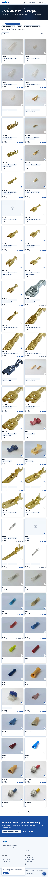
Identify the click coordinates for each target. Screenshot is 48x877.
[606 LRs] (35, 345)
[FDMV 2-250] (12, 796)
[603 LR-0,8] (35, 266)
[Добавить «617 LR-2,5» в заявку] (22, 428)
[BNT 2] (12, 604)
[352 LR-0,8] (12, 131)
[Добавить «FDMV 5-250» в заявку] (45, 799)
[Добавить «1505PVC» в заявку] (22, 79)
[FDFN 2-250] (12, 725)
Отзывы (27, 850)
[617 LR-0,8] (12, 400)
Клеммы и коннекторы (12, 23)
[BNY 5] (12, 652)
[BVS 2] (12, 676)
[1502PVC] (35, 51)
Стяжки (19, 26)
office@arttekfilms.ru (29, 859)
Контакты (27, 848)
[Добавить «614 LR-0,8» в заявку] (45, 374)
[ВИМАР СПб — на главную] (5, 2)
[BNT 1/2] (35, 581)
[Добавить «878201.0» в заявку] (45, 456)
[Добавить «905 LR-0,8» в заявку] (45, 482)
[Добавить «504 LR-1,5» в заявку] (45, 187)
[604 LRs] (35, 293)
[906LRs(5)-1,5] (35, 556)
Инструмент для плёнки (7, 861)
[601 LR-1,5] (12, 238)
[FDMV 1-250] (35, 772)
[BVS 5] (35, 676)
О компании (27, 845)
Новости (27, 846)
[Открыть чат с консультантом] (44, 874)
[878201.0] (35, 453)
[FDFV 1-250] (12, 749)
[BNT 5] (35, 604)
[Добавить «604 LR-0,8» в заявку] (22, 295)
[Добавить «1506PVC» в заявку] (45, 79)
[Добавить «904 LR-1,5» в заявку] (22, 482)
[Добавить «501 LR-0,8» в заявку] (45, 159)
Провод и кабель (25, 23)
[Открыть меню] (45, 2)
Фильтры (6, 33)
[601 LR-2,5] (35, 238)
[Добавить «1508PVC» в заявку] (22, 105)
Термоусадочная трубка (8, 26)
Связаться (4, 851)
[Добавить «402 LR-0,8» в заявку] (22, 159)
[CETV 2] (12, 700)
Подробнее (11, 870)
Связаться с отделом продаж (10, 831)
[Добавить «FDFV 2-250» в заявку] (45, 752)
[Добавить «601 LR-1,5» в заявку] (22, 240)
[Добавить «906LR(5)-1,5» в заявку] (22, 559)
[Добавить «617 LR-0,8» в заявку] (22, 401)
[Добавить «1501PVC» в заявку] (22, 53)
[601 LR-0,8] (35, 212)
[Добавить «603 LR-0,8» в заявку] (45, 267)
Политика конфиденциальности (26, 873)
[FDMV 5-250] (35, 796)
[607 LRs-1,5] (12, 372)
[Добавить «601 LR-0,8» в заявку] (45, 214)
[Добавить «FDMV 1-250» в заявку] (45, 776)
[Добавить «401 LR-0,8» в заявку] (45, 132)
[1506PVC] (35, 76)
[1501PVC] (12, 51)
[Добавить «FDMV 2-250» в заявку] (22, 799)
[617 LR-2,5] (12, 427)
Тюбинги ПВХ (36, 23)
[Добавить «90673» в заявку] (45, 533)
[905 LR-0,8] (35, 479)
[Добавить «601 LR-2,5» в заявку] (45, 240)
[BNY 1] (12, 628)
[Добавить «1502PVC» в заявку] (45, 53)
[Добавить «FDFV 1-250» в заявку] (22, 752)
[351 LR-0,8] (35, 103)
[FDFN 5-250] (35, 725)
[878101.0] (12, 453)
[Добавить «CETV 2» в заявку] (22, 703)
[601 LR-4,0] (12, 266)
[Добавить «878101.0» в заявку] (22, 456)
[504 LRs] (12, 212)
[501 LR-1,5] (12, 185)
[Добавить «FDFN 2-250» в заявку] (22, 728)
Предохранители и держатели (32, 26)
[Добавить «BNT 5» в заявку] (45, 608)
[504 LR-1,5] (35, 185)
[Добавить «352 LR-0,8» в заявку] (22, 132)
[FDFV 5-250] (12, 772)
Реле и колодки (6, 29)
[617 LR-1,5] (35, 400)
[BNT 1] (12, 581)
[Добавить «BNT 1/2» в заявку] (45, 584)
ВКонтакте (29, 864)
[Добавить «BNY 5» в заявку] (22, 655)
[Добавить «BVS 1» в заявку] (45, 655)
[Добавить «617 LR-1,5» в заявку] (45, 401)
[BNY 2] (35, 628)
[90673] (35, 530)
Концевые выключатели (19, 29)
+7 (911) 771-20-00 (31, 2)
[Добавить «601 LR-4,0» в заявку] (22, 267)
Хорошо (5, 873)
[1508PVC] (12, 103)
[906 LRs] (12, 530)
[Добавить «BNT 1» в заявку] (22, 584)
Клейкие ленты (5, 857)
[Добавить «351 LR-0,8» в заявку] (45, 105)
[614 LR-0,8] (35, 372)
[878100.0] (35, 427)
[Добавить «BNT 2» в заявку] (22, 608)
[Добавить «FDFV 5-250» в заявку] (22, 776)
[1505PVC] (12, 76)
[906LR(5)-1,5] (12, 556)
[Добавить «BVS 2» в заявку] (22, 679)
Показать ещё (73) (24, 811)
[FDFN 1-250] (35, 700)
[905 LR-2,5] (35, 505)
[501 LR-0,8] (35, 158)
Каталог (3, 8)
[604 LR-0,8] (12, 293)
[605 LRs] (35, 320)
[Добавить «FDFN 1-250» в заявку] (45, 703)
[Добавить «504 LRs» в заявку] (22, 214)
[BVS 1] (35, 652)
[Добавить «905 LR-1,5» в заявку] (22, 507)
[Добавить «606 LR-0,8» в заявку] (22, 348)
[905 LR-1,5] (12, 505)
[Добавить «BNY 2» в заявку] (45, 632)
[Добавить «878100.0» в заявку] (45, 428)
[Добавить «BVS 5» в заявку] (45, 679)
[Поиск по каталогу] (24, 2)
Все (3, 23)
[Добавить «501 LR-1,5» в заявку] (22, 187)
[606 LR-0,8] (12, 345)
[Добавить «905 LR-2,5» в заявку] (45, 507)
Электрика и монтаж (10, 8)
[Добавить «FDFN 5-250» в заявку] (45, 728)
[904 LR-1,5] (12, 479)
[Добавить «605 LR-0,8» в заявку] (22, 322)
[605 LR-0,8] (12, 320)
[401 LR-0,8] (35, 131)
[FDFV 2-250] (35, 749)
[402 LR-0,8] (12, 158)
